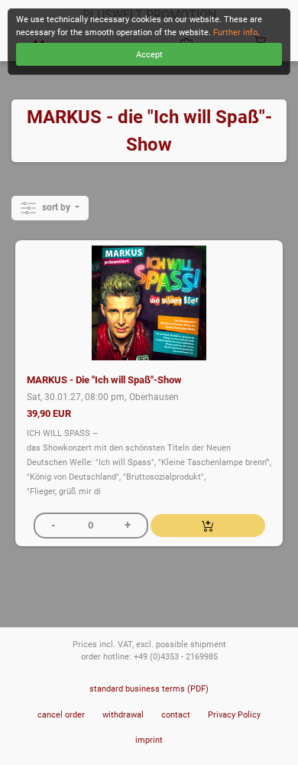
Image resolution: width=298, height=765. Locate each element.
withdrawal (123, 715)
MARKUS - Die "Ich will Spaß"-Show (104, 380)
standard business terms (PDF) (149, 689)
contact (175, 715)
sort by (56, 207)
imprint (149, 740)
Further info (235, 32)
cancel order (61, 715)
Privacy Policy (234, 715)
